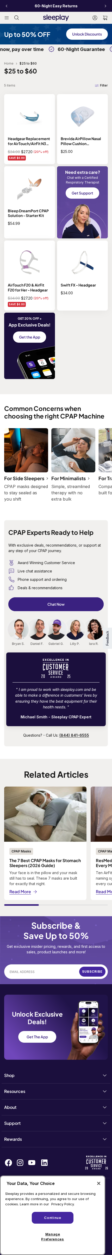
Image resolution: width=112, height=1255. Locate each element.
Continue (52, 1218)
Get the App (29, 337)
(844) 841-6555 (74, 735)
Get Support (82, 193)
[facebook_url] (8, 1162)
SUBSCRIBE (92, 971)
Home (9, 63)
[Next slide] (105, 6)
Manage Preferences (52, 1236)
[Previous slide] (6, 6)
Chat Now (56, 604)
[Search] (16, 17)
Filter (104, 85)
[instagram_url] (20, 1162)
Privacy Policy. (62, 1204)
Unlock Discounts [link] (87, 34)
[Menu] (6, 18)
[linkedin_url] (44, 1162)
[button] (105, 18)
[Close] (98, 1183)
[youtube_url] (31, 1162)
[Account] (94, 18)
